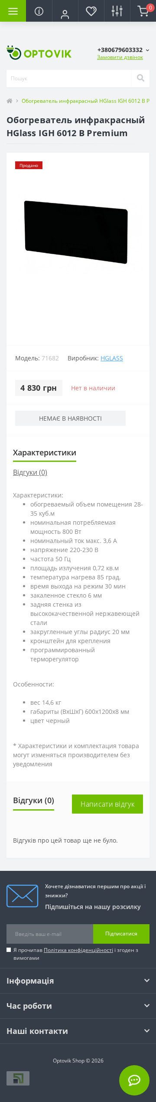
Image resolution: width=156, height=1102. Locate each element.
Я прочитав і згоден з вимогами (75, 953)
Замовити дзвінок (120, 57)
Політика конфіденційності (78, 950)
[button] (65, 14)
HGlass (112, 358)
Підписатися (121, 933)
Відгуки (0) (30, 472)
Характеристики (44, 452)
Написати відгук (108, 804)
